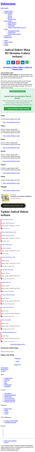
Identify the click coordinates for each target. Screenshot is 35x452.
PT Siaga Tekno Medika (11, 421)
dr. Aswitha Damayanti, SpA (7, 307)
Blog (5, 383)
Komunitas (7, 35)
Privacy (6, 442)
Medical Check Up (9, 401)
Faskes (6, 43)
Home (6, 40)
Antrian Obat (11, 32)
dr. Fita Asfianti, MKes (6, 319)
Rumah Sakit (8, 408)
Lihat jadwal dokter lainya (17, 344)
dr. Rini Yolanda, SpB (5, 282)
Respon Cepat (12, 19)
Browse (10, 16)
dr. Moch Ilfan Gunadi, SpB (7, 269)
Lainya (6, 413)
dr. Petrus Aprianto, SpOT (6, 219)
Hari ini (10, 17)
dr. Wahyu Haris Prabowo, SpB (8, 257)
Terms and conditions (10, 441)
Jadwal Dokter (8, 13)
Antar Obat (11, 26)
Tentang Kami (8, 378)
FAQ (5, 381)
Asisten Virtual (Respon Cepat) (17, 27)
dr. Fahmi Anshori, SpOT (6, 244)
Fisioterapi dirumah (9, 400)
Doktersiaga (8, 3)
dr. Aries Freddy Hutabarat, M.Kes (8, 232)
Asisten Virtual (8, 11)
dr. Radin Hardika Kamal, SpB (8, 294)
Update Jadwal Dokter (14, 34)
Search (10, 14)
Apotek (6, 412)
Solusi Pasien (8, 21)
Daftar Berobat (12, 22)
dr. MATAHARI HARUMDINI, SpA (9, 332)
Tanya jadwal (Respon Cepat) (11, 122)
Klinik (6, 410)
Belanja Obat (11, 24)
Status (6, 29)
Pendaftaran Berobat (13, 31)
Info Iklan (7, 380)
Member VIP (8, 37)
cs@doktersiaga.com (10, 422)
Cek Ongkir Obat (9, 398)
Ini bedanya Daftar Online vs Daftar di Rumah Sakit (17, 68)
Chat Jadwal (7, 393)
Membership (7, 384)
